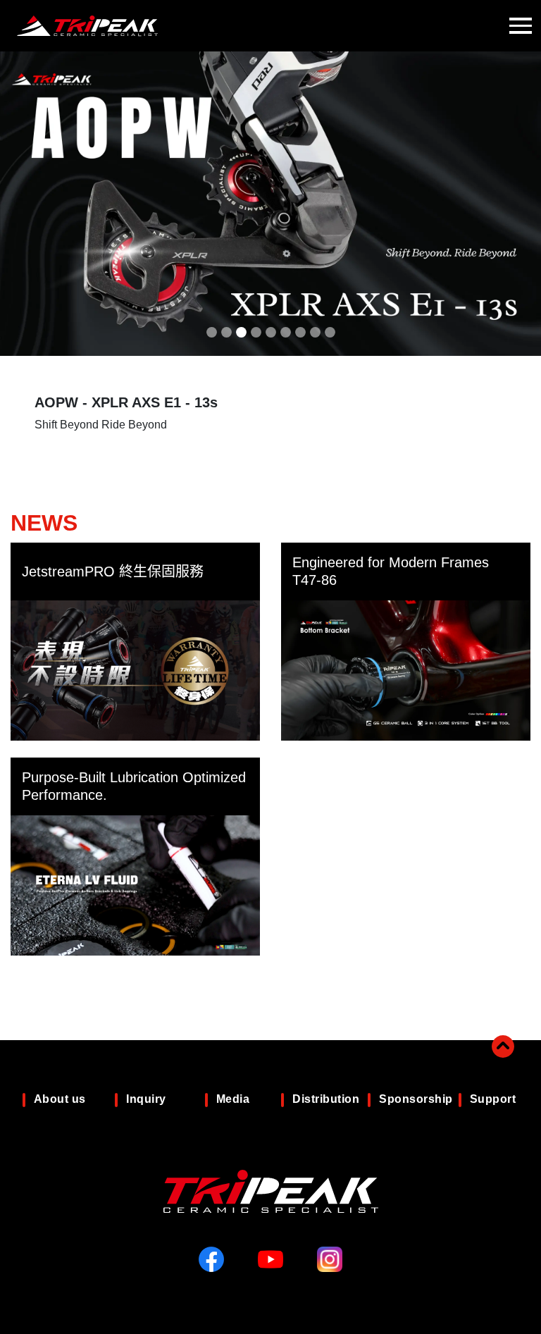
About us (60, 1099)
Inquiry (146, 1099)
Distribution (325, 1099)
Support (493, 1099)
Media (233, 1099)
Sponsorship (416, 1099)
